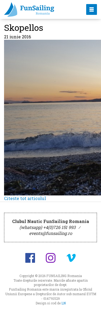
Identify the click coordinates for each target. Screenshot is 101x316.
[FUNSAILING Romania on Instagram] (50, 258)
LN (63, 303)
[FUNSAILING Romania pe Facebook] (30, 258)
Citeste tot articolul (25, 198)
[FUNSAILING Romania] (40, 9)
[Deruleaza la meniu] (91, 306)
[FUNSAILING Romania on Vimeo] (71, 258)
